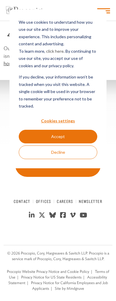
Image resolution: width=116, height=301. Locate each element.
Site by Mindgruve (69, 288)
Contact (22, 201)
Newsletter (90, 201)
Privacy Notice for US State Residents (51, 277)
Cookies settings (58, 120)
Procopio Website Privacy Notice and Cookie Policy (48, 271)
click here (55, 51)
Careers (65, 201)
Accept (58, 136)
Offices (43, 201)
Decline (58, 152)
